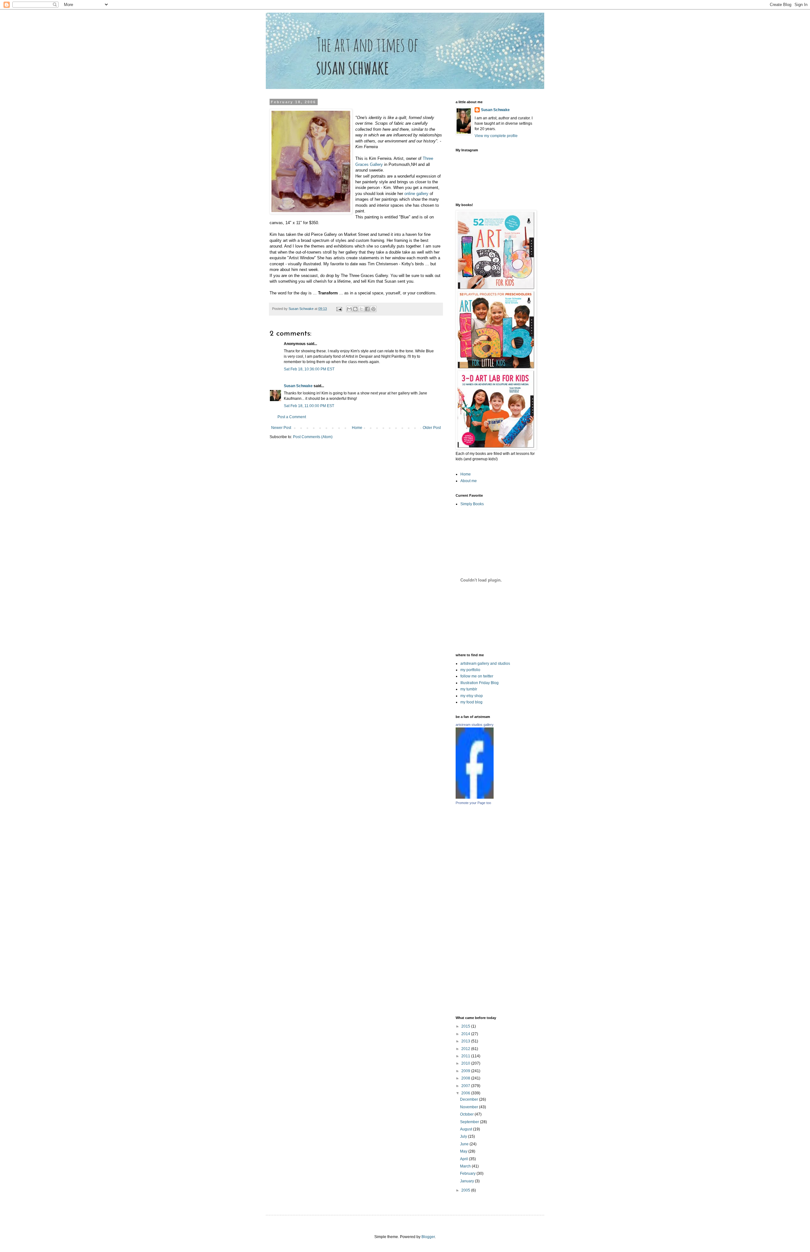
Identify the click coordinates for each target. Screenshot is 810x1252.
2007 (466, 1086)
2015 (466, 1026)
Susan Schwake (298, 386)
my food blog (471, 702)
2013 (466, 1041)
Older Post (432, 427)
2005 (466, 1190)
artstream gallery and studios (485, 663)
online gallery (417, 193)
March (466, 1166)
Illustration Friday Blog (479, 683)
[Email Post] (339, 309)
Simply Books (472, 504)
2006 (466, 1093)
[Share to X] (361, 309)
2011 (466, 1056)
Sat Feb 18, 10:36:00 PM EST (309, 369)
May (464, 1151)
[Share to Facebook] (367, 309)
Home (357, 427)
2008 (466, 1078)
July (464, 1136)
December (469, 1099)
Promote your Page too (473, 803)
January (467, 1181)
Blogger (428, 1237)
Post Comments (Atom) (313, 437)
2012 (466, 1049)
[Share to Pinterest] (373, 309)
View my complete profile (496, 136)
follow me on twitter (476, 676)
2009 (466, 1071)
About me (468, 481)
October (467, 1114)
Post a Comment (291, 417)
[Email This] (349, 309)
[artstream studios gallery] (475, 797)
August (466, 1129)
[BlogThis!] (355, 309)
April (464, 1159)
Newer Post (281, 427)
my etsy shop (471, 696)
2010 (466, 1063)
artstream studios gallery (475, 725)
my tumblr (468, 689)
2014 (466, 1034)
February (468, 1173)
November (469, 1107)
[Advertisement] (525, 910)
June (465, 1144)
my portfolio (470, 670)
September (470, 1122)
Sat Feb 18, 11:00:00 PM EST (309, 406)
